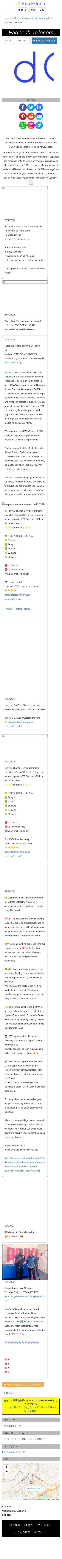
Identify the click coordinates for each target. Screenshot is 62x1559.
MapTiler (33, 1499)
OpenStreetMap (44, 1499)
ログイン (40, 1532)
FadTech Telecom (13, 372)
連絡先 (29, 1525)
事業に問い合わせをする (45, 41)
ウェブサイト (23, 41)
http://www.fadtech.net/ (13, 1452)
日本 (16, 18)
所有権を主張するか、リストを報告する (23, 1385)
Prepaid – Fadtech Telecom (18, 609)
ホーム (23, 10)
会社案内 (15, 1525)
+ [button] (7, 1467)
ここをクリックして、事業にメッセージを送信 (23, 1439)
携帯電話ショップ (12, 1426)
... (31, 182)
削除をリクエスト (12, 1392)
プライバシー (45, 1525)
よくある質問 (22, 1532)
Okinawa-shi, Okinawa (32, 18)
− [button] (7, 1471)
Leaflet (24, 1499)
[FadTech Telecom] (32, 1482)
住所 (9, 41)
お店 (48, 18)
